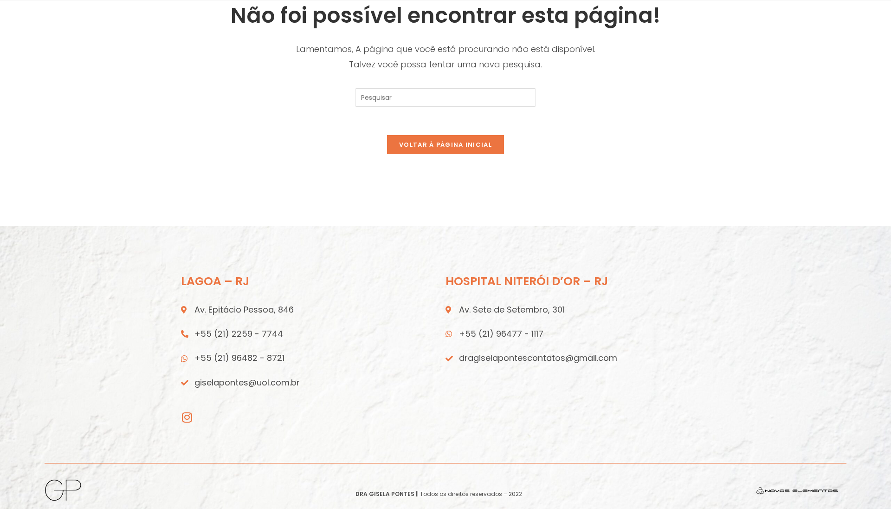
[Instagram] (187, 417)
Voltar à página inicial (445, 144)
